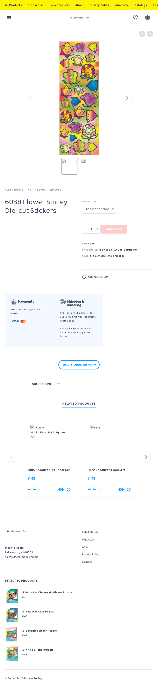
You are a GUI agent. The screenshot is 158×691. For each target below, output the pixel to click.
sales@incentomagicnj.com (21, 557)
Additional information (78, 364)
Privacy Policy (99, 5)
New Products (60, 5)
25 (59, 384)
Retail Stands (90, 532)
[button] (9, 17)
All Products (13, 5)
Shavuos (55, 190)
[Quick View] (61, 489)
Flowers (104, 250)
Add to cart (114, 229)
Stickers (119, 256)
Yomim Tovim (36, 190)
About (79, 5)
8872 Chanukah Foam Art (106, 470)
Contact (87, 562)
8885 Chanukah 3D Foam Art (48, 470)
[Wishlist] (135, 17)
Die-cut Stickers (101, 256)
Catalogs (141, 5)
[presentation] (31, 98)
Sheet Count (90, 202)
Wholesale (122, 5)
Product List (36, 5)
